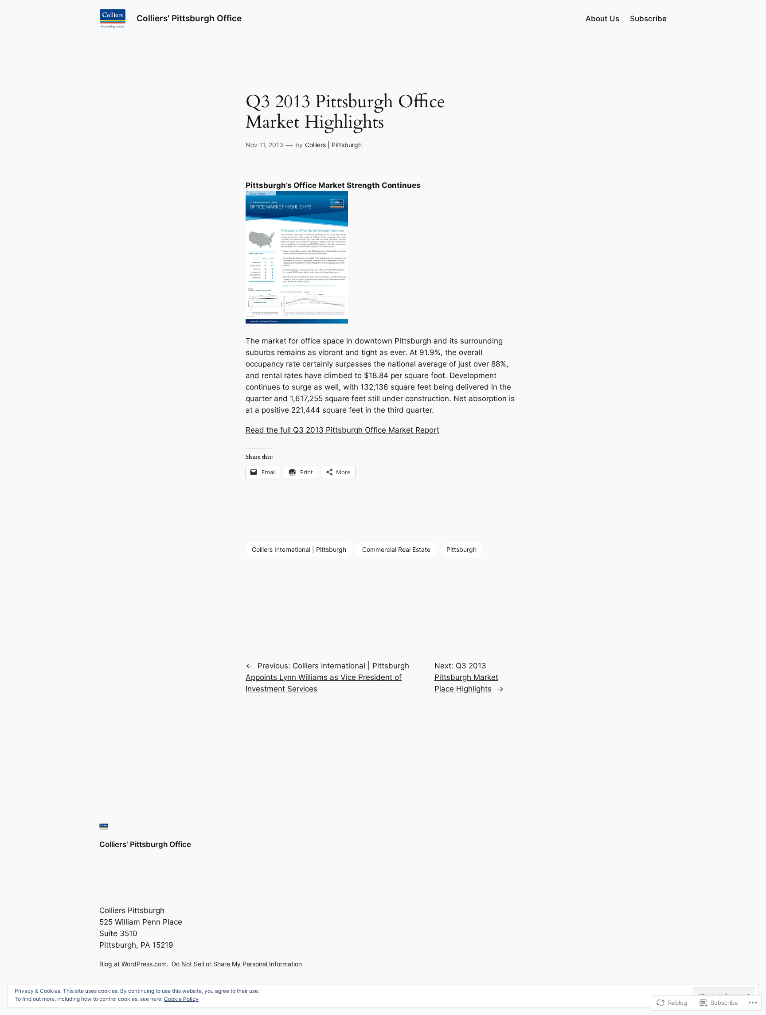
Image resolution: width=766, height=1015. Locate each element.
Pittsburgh (461, 549)
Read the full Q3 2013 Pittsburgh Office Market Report (342, 430)
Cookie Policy (181, 998)
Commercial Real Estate (396, 549)
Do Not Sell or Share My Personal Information (237, 964)
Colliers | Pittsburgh (333, 144)
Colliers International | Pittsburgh (299, 549)
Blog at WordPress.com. (133, 964)
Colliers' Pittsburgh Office (189, 18)
